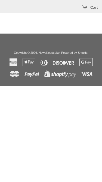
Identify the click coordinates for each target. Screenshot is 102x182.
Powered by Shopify (74, 52)
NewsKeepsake (49, 52)
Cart (93, 7)
